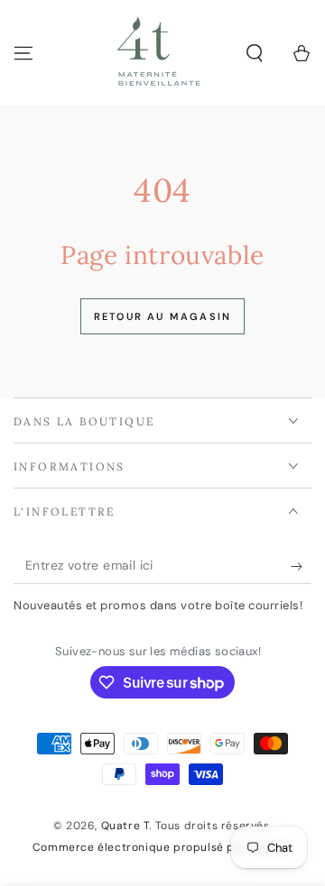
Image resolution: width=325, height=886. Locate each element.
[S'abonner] (301, 566)
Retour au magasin (162, 316)
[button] (254, 53)
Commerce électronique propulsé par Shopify (162, 847)
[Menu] (23, 53)
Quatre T (125, 825)
